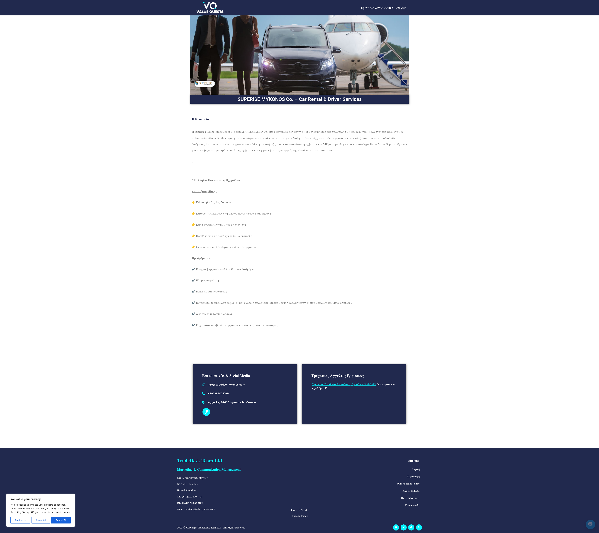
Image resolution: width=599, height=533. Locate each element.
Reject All (41, 520)
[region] (40, 510)
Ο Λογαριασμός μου (408, 483)
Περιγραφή (413, 476)
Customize (20, 520)
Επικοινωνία (412, 505)
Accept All (61, 520)
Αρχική (416, 469)
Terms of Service (300, 510)
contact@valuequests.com (200, 509)
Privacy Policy (300, 516)
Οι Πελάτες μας (410, 498)
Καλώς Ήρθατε (411, 490)
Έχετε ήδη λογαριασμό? (383, 8)
